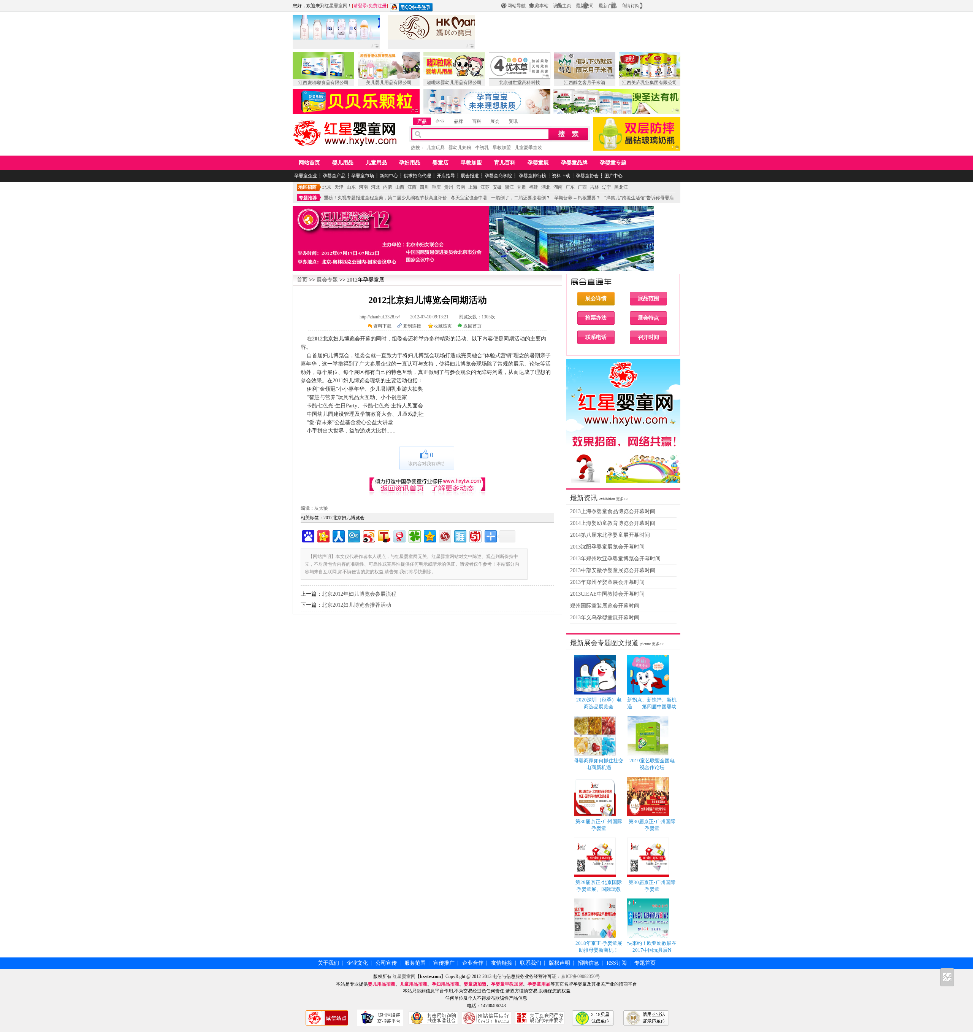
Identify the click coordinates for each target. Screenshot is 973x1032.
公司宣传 (386, 963)
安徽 (497, 187)
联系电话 (596, 337)
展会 (494, 121)
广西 (582, 187)
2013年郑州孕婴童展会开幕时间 (607, 582)
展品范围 (648, 298)
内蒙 (387, 187)
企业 (440, 121)
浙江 (509, 187)
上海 (472, 187)
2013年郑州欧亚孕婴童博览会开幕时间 (615, 558)
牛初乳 (482, 147)
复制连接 (412, 326)
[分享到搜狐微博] (384, 535)
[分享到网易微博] (399, 535)
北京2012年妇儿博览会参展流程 (359, 594)
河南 (363, 187)
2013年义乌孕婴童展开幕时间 (604, 617)
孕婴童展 (538, 162)
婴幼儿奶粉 (459, 147)
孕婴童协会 (587, 175)
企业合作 (472, 963)
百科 (476, 121)
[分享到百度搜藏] (308, 535)
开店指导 (446, 175)
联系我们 (530, 963)
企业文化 (357, 963)
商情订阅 (630, 5)
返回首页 (472, 326)
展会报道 (470, 175)
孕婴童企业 (305, 175)
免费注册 (377, 5)
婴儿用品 (342, 162)
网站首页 (309, 162)
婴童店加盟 (475, 984)
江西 (412, 187)
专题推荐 (308, 197)
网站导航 (516, 5)
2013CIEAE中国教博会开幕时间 (607, 594)
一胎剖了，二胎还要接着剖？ (520, 197)
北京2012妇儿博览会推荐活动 (356, 605)
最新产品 (608, 5)
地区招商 (307, 187)
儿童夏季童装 (528, 147)
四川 (424, 187)
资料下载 (561, 175)
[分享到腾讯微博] (353, 535)
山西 (399, 187)
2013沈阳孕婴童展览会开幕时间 (607, 547)
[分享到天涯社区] (460, 535)
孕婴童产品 (334, 175)
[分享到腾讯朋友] (414, 535)
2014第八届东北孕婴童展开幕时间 (610, 535)
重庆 (436, 187)
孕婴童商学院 (498, 175)
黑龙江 (621, 187)
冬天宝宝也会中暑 (469, 197)
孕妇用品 (409, 162)
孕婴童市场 (362, 175)
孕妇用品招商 (445, 984)
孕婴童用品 (539, 984)
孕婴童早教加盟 (507, 984)
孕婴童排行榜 (532, 175)
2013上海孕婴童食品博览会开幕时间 (612, 511)
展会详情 (596, 298)
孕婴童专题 (613, 162)
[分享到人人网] (338, 535)
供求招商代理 (417, 175)
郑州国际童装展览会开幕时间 (604, 606)
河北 (375, 187)
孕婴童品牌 (574, 162)
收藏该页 (443, 326)
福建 (533, 187)
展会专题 (327, 280)
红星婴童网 (336, 5)
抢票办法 (596, 318)
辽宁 (606, 187)
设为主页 (562, 5)
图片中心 (613, 175)
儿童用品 (376, 162)
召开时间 (648, 337)
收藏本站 (539, 5)
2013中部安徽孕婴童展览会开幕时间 (612, 570)
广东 (570, 187)
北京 (326, 187)
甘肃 (521, 187)
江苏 (485, 187)
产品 (421, 121)
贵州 (448, 187)
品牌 (458, 121)
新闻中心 (389, 175)
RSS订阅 (617, 963)
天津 (339, 187)
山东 (351, 187)
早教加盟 (502, 147)
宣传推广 (444, 963)
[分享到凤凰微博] (444, 535)
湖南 (558, 187)
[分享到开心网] (323, 535)
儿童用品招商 (413, 984)
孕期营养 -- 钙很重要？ (577, 197)
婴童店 (440, 162)
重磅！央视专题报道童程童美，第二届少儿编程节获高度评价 (385, 197)
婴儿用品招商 (381, 984)
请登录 (360, 5)
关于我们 (328, 963)
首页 (302, 280)
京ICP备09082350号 (580, 976)
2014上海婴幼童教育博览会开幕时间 (612, 523)
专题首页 (645, 963)
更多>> (622, 499)
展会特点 (648, 318)
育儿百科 (504, 162)
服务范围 (415, 963)
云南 (460, 187)
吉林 (594, 187)
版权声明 (559, 963)
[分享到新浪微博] (368, 535)
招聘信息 (588, 963)
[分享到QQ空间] (429, 535)
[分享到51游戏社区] (475, 535)
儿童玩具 (435, 147)
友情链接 (501, 963)
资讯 (513, 121)
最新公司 (585, 5)
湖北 (545, 187)
